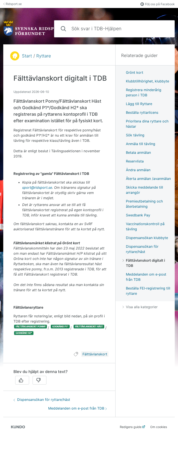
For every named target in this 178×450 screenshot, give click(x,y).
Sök (164, 28)
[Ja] (22, 380)
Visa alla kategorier (142, 307)
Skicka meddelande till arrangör (144, 190)
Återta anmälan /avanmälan (148, 178)
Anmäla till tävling (140, 144)
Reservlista (135, 161)
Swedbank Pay (138, 215)
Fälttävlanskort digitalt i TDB (145, 263)
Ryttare (43, 56)
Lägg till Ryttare (139, 104)
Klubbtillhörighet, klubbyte (147, 81)
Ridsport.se (14, 4)
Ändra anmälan (138, 170)
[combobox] (114, 28)
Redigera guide (131, 427)
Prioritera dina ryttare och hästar (147, 124)
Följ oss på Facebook (160, 4)
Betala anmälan (138, 152)
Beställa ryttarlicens (142, 112)
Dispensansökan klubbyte (147, 238)
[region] (59, 211)
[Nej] (39, 380)
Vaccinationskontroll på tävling (145, 226)
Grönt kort (134, 72)
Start (27, 56)
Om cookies (158, 427)
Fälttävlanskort (94, 354)
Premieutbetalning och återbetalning (144, 204)
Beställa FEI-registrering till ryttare (148, 291)
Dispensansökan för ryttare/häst (43, 399)
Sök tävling (135, 135)
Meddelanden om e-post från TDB (76, 408)
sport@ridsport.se (37, 187)
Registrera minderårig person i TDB (143, 92)
